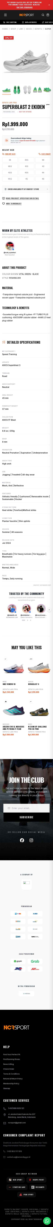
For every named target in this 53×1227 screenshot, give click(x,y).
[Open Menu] (5, 15)
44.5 (10, 178)
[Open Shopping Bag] (48, 15)
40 (43, 159)
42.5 (10, 172)
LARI (21, 29)
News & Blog (8, 1064)
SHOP (13, 29)
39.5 (26, 159)
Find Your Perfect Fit (11, 1054)
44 (43, 172)
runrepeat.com (45, 585)
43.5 (26, 172)
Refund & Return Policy (12, 1078)
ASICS (29, 29)
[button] (23, 620)
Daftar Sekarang (25, 7)
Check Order (8, 1069)
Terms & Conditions (11, 1074)
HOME (5, 29)
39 (10, 159)
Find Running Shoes (11, 1059)
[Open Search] (43, 15)
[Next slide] (49, 609)
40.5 (10, 166)
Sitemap (6, 1088)
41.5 (26, 166)
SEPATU (38, 29)
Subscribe (26, 817)
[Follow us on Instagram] (31, 840)
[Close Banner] (49, 5)
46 (43, 178)
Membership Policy (11, 1083)
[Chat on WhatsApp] (47, 1221)
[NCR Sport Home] (26, 14)
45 (27, 178)
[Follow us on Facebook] (22, 840)
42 (43, 166)
